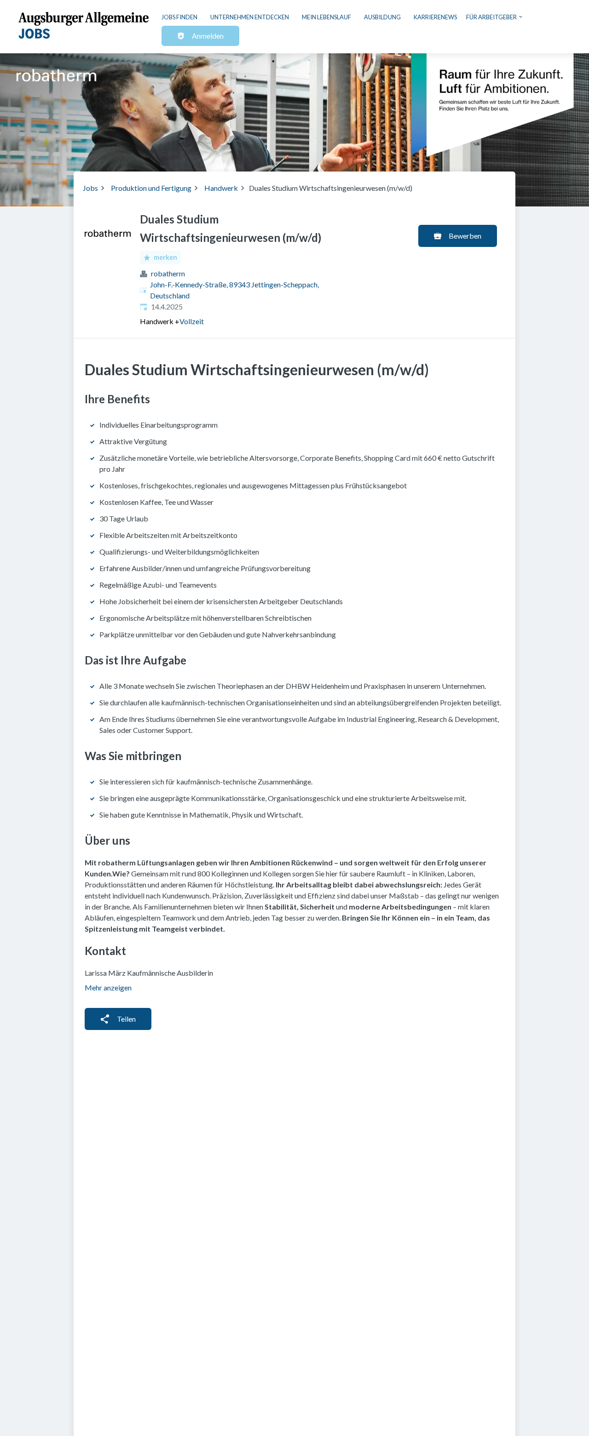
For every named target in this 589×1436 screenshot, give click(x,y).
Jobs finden (179, 17)
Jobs (90, 187)
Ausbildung (382, 17)
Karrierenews (435, 17)
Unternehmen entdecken (249, 17)
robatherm (168, 273)
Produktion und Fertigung (151, 187)
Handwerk (221, 187)
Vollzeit (191, 321)
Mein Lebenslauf (326, 17)
